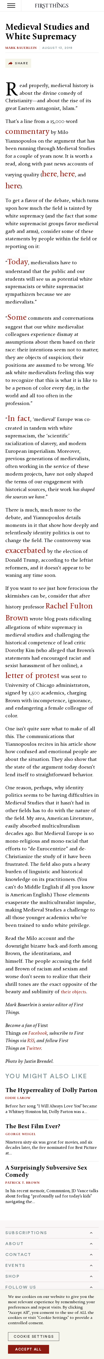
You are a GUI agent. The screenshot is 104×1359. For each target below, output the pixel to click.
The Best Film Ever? (32, 1126)
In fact (18, 418)
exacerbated (25, 550)
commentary (27, 131)
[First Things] (52, 6)
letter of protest (32, 675)
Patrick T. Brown (22, 1183)
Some (17, 317)
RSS (30, 1040)
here (49, 173)
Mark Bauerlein (21, 48)
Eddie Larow (18, 1098)
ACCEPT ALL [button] (28, 1349)
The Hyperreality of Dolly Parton (51, 1090)
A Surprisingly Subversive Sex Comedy (46, 1171)
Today (17, 261)
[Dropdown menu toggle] (52, 1233)
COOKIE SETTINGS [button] (34, 1336)
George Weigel (20, 1134)
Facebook (37, 1033)
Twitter (33, 1048)
